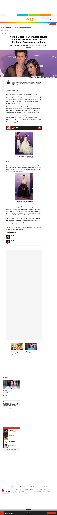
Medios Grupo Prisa (6, 493)
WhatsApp (3, 87)
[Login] (55, 19)
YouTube (26, 475)
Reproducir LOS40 (39, 127)
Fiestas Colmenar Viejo (25, 30)
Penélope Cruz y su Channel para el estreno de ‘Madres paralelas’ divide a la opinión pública (16, 353)
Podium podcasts (26, 492)
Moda (5, 33)
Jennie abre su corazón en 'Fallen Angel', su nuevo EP (11, 392)
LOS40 (8, 15)
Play (28, 512)
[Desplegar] (28, 509)
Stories (35, 475)
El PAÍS (16, 489)
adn (44, 489)
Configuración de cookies (34, 486)
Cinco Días (30, 491)
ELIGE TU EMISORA (51, 512)
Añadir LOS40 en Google (13, 90)
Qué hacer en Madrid (42, 30)
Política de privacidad (18, 486)
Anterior (22, 513)
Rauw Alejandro (34, 30)
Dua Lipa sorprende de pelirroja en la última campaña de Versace (31, 352)
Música (8, 23)
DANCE (30, 15)
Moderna (20, 492)
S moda (35, 492)
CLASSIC (19, 15)
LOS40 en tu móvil (42, 486)
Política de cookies (26, 486)
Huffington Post (17, 491)
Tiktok (24, 475)
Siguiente (34, 513)
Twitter (3, 84)
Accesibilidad (12, 486)
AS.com (40, 489)
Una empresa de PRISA (6, 490)
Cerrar (55, 27)
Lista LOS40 (3, 23)
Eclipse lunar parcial (52, 30)
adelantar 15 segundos (32, 513)
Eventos (20, 23)
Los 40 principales (21, 489)
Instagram (22, 475)
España (51, 19)
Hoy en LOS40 (26, 23)
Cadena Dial (35, 491)
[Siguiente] (55, 30)
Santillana (26, 489)
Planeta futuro (43, 491)
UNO (23, 491)
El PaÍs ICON (31, 492)
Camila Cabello (9, 247)
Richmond (15, 492)
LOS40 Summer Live (34, 23)
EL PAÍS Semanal (39, 491)
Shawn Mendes (15, 247)
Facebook (3, 81)
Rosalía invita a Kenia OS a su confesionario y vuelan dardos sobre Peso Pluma (11, 398)
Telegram (3, 90)
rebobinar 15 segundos (25, 513)
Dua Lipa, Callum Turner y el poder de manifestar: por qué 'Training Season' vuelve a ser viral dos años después (10, 404)
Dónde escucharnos (49, 486)
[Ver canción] (6, 431)
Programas (15, 23)
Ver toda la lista (11, 449)
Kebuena (47, 491)
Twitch (33, 475)
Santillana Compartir (32, 489)
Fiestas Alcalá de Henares (15, 30)
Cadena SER (37, 489)
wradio (26, 491)
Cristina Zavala (15, 81)
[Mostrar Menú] (1, 19)
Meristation (45, 492)
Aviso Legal (6, 486)
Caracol (48, 489)
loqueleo (40, 492)
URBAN (42, 15)
